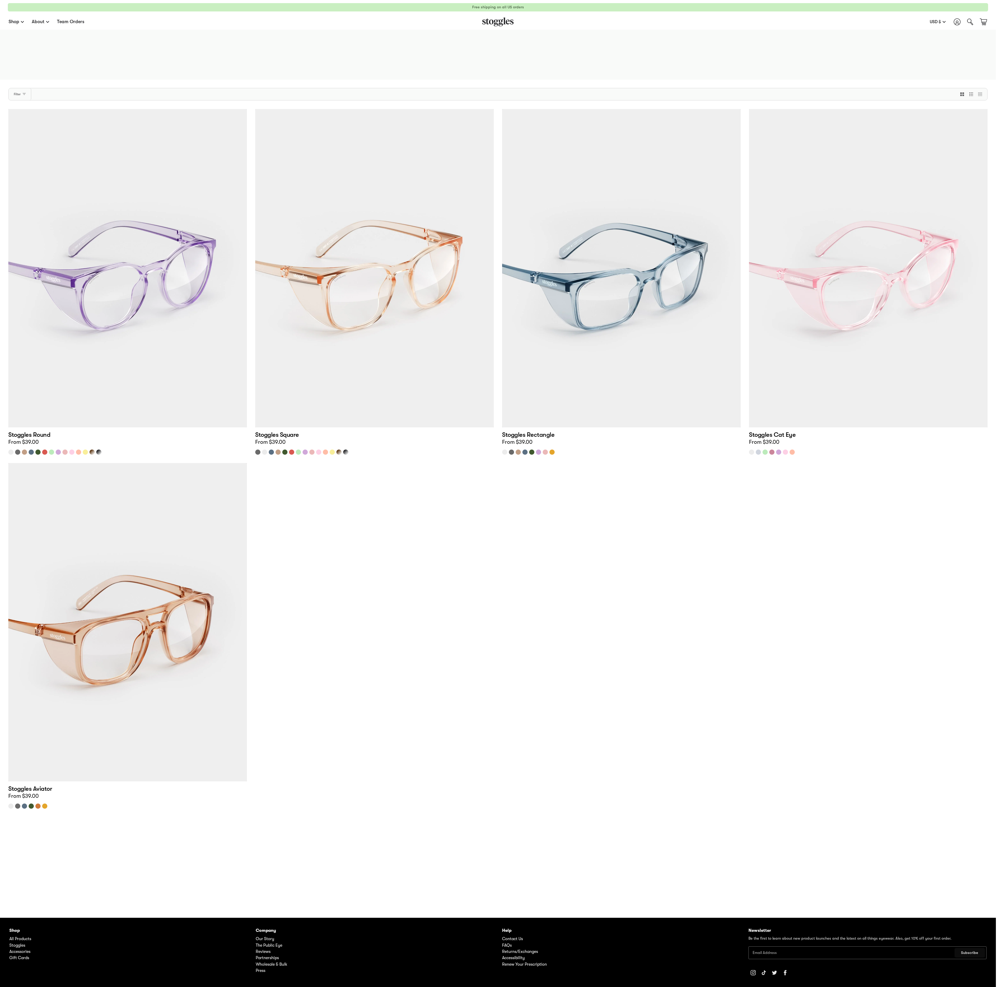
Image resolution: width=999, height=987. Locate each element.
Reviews (263, 951)
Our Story (265, 939)
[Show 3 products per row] (971, 94)
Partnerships (267, 958)
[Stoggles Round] (127, 268)
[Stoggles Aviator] (127, 622)
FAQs (507, 945)
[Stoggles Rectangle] (621, 268)
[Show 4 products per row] (981, 94)
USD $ (935, 22)
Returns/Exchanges (520, 951)
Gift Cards (19, 958)
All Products (20, 939)
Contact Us (512, 939)
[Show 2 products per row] (962, 94)
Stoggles (17, 945)
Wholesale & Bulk (271, 964)
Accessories (19, 951)
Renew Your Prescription (524, 964)
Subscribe (969, 953)
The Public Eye (269, 945)
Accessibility (513, 958)
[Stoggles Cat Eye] (868, 268)
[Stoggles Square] (374, 268)
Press (260, 970)
